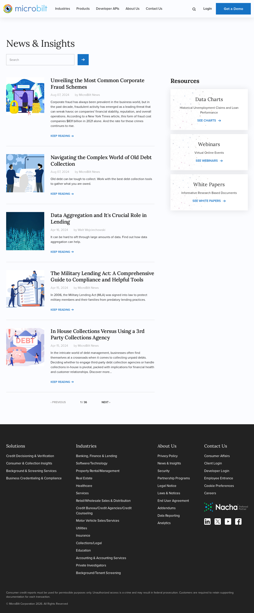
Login (207, 8)
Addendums (167, 508)
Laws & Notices (169, 493)
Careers (210, 493)
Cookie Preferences (219, 485)
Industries (62, 8)
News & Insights (169, 463)
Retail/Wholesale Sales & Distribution (103, 500)
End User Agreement (173, 500)
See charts (206, 120)
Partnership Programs (174, 478)
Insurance (83, 535)
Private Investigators (91, 565)
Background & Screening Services (31, 470)
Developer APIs (107, 8)
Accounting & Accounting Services (101, 558)
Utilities (81, 528)
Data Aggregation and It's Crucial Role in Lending (99, 218)
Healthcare (84, 485)
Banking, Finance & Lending (96, 455)
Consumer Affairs (217, 455)
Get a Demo (233, 8)
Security (163, 470)
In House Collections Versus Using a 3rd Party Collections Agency (98, 334)
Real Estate (84, 478)
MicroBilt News (89, 94)
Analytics (164, 523)
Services (82, 493)
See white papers (206, 200)
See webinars (207, 160)
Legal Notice (167, 485)
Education (83, 550)
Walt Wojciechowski (91, 230)
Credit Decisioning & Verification (30, 455)
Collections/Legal (89, 543)
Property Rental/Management (97, 470)
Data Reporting (169, 515)
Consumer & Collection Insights (29, 463)
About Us (133, 8)
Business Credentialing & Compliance (34, 478)
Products (83, 8)
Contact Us (154, 8)
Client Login (213, 463)
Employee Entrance (218, 478)
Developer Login (216, 470)
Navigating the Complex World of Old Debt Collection (101, 160)
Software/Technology (91, 463)
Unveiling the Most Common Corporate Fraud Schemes (97, 83)
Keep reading (60, 136)
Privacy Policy (168, 455)
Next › (106, 402)
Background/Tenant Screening (98, 572)
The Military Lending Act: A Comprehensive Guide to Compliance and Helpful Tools (102, 276)
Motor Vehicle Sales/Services (97, 520)
